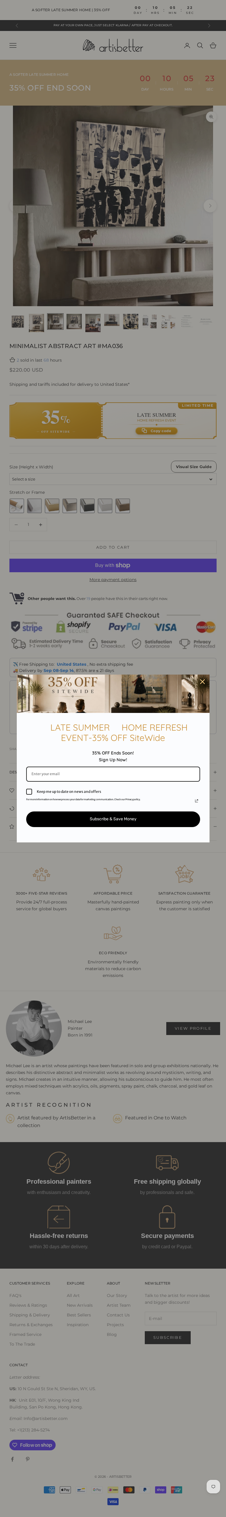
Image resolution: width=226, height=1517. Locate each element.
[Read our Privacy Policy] (196, 800)
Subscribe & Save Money (113, 818)
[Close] (202, 682)
